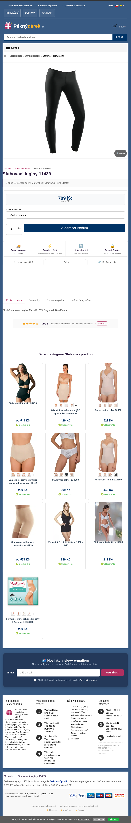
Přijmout (114, 819)
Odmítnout (99, 819)
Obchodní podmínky (80, 709)
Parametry (34, 300)
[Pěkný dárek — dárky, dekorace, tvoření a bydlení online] (27, 26)
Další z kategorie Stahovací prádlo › (66, 354)
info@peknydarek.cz (115, 736)
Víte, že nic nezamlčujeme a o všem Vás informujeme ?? (52, 758)
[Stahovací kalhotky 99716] (22, 382)
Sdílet (65, 262)
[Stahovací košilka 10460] (108, 382)
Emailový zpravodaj (88, 680)
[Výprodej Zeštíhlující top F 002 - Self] (65, 521)
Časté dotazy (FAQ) (79, 706)
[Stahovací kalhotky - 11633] (108, 521)
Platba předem (77, 724)
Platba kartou (77, 727)
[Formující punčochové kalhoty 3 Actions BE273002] (22, 591)
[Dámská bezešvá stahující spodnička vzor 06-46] (65, 382)
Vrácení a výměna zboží (81, 715)
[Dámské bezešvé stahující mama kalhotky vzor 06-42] (22, 452)
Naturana (7, 168)
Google (79, 810)
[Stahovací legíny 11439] (65, 110)
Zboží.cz (66, 810)
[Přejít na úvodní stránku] (5, 56)
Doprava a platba (56, 300)
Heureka (52, 810)
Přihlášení (12, 13)
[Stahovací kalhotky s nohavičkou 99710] (22, 521)
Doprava (30, 13)
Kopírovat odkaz (108, 262)
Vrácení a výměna (81, 300)
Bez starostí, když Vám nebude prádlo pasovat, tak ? (52, 742)
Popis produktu (14, 300)
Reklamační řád (78, 712)
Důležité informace (79, 721)
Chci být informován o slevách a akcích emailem (67, 680)
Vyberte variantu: (14, 209)
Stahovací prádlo (22, 168)
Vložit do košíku (74, 228)
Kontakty (47, 13)
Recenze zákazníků (79, 730)
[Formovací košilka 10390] (108, 452)
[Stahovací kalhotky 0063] (65, 452)
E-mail (10, 672)
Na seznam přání (23, 262)
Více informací (84, 819)
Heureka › (102, 323)
